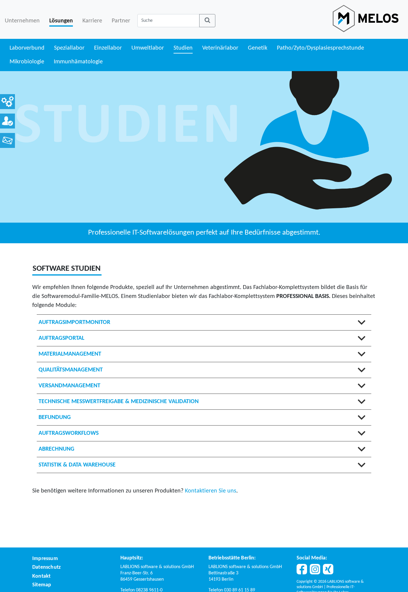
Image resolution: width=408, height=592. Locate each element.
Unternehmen (22, 21)
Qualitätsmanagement (71, 370)
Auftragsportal (61, 338)
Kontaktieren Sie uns (210, 491)
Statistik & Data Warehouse (77, 465)
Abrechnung (56, 449)
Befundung (55, 417)
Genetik (257, 48)
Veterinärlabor (220, 48)
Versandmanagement (69, 386)
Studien (183, 48)
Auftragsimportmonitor (74, 322)
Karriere (92, 21)
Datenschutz (46, 567)
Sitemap (41, 585)
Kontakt (41, 576)
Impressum (45, 559)
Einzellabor (108, 48)
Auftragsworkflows (69, 433)
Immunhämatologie (78, 62)
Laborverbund (27, 48)
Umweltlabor (147, 48)
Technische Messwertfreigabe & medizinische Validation (119, 402)
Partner (121, 21)
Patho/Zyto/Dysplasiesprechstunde (320, 48)
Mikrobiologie (27, 62)
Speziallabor (69, 48)
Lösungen (61, 21)
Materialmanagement (70, 354)
